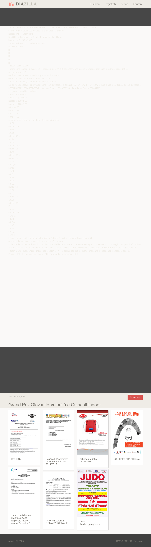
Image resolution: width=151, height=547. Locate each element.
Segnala (138, 541)
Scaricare (135, 397)
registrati (111, 4)
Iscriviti (124, 4)
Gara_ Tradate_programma (90, 523)
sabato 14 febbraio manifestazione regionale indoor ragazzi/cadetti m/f (21, 519)
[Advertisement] (75, 17)
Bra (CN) (16, 459)
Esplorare (95, 4)
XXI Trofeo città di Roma (127, 459)
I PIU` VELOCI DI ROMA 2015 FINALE (57, 522)
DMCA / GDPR (124, 541)
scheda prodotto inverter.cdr (88, 460)
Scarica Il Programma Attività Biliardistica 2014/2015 (57, 461)
